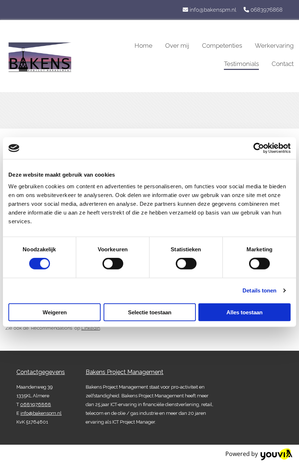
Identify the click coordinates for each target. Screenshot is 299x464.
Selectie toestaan (149, 312)
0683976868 (267, 10)
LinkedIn (90, 328)
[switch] (112, 264)
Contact (283, 63)
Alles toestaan (244, 312)
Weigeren (55, 312)
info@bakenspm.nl (213, 10)
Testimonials (241, 63)
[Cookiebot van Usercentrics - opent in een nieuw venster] (259, 148)
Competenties (222, 45)
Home (143, 45)
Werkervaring (274, 45)
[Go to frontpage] (49, 57)
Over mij (177, 45)
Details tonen (259, 290)
